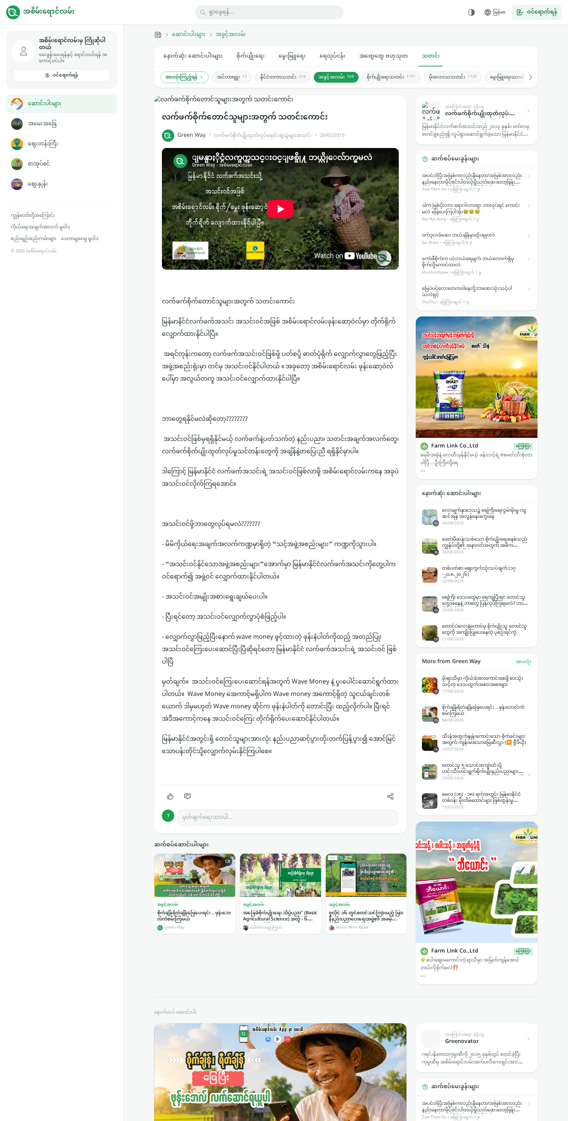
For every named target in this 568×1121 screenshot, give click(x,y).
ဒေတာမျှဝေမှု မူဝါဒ (80, 239)
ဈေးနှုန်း (38, 184)
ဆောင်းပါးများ (44, 104)
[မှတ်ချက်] (187, 796)
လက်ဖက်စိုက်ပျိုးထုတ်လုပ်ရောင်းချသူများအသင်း (262, 136)
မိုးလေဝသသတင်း (453, 77)
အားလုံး (523, 662)
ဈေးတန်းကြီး (43, 144)
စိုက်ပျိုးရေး (250, 56)
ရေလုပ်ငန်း (332, 56)
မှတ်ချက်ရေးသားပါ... (207, 817)
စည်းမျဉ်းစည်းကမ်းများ (33, 239)
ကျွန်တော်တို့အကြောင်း (33, 216)
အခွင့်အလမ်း (231, 35)
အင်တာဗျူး (232, 77)
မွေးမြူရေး (292, 56)
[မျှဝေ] (390, 796)
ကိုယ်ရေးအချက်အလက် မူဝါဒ (40, 227)
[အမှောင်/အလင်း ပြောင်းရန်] (471, 12)
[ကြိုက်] (170, 796)
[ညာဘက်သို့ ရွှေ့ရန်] (526, 77)
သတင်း (431, 56)
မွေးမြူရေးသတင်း (513, 77)
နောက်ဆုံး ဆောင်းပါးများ (193, 56)
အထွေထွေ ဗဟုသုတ (383, 56)
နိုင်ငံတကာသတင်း (283, 77)
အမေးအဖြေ (42, 124)
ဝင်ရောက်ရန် (65, 75)
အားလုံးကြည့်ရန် (181, 77)
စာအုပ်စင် (39, 164)
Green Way (191, 135)
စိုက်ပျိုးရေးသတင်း (391, 77)
